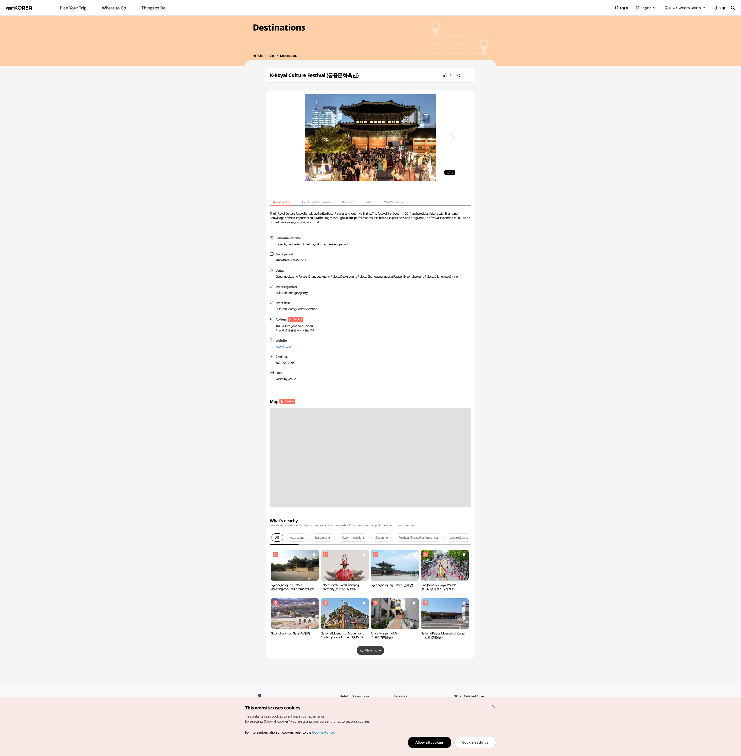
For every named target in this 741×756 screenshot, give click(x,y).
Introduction (281, 202)
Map (369, 202)
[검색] (733, 7)
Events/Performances (316, 202)
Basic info (348, 202)
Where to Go (265, 56)
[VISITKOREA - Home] (19, 7)
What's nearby (393, 202)
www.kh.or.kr (284, 346)
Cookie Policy (323, 732)
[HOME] (255, 56)
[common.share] (458, 75)
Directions (297, 319)
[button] (452, 138)
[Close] (493, 706)
